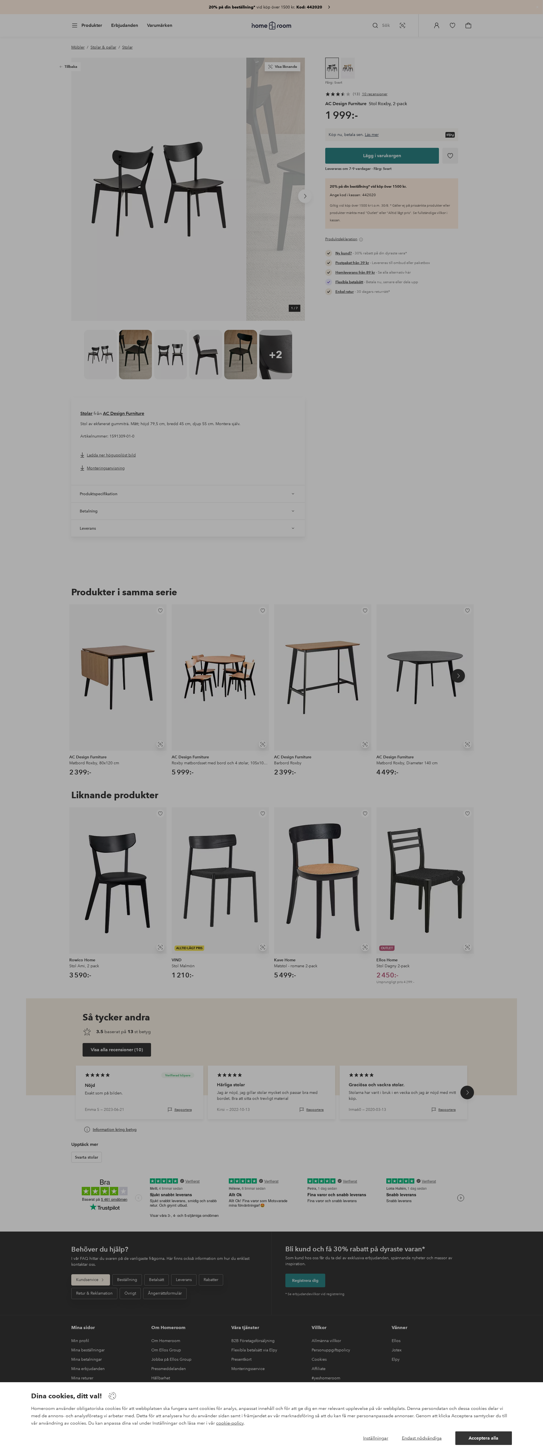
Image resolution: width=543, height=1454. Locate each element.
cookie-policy (230, 1423)
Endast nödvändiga (422, 1438)
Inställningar (375, 1438)
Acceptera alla (483, 1438)
